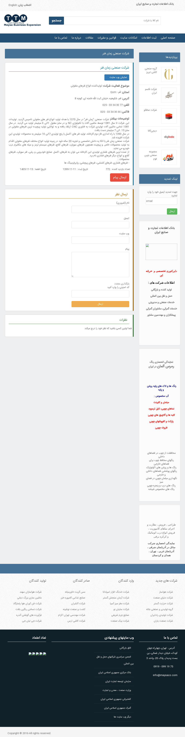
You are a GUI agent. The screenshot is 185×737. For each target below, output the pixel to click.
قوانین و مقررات (107, 37)
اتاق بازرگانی (125, 648)
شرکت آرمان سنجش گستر (116, 598)
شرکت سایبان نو (121, 609)
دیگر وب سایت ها (122, 717)
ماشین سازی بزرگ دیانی (29, 598)
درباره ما (76, 37)
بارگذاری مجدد (121, 284)
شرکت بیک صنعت (120, 621)
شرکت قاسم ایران (151, 91)
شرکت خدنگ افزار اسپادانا (116, 592)
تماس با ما (61, 37)
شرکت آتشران (78, 604)
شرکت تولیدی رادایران (161, 615)
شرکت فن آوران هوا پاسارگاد (27, 604)
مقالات (89, 37)
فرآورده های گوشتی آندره (29, 615)
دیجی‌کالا (152, 131)
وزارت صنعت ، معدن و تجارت (117, 690)
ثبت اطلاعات (148, 37)
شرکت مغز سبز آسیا (119, 604)
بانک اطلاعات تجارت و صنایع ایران (155, 4)
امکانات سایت (128, 37)
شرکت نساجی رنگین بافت (29, 609)
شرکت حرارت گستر (163, 604)
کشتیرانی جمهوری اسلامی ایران (116, 699)
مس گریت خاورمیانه (75, 592)
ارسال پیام (119, 177)
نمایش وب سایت (118, 77)
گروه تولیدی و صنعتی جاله (159, 609)
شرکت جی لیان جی (32, 621)
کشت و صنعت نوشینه (74, 609)
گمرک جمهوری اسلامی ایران (117, 708)
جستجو (56, 20)
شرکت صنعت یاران (163, 621)
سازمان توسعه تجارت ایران (118, 681)
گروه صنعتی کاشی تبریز (151, 71)
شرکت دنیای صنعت (163, 598)
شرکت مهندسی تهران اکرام (71, 615)
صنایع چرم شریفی (120, 615)
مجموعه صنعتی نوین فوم (150, 155)
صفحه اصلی (168, 37)
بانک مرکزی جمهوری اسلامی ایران (114, 673)
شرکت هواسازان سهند (31, 592)
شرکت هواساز (166, 592)
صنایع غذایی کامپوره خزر (73, 598)
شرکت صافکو (150, 110)
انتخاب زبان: (24, 5)
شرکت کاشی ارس (76, 621)
